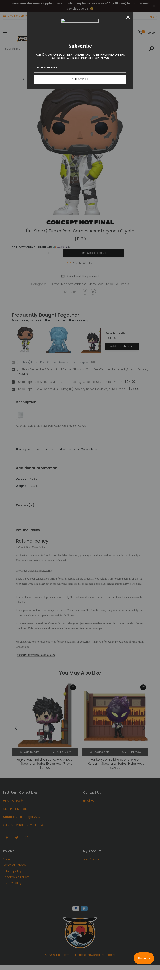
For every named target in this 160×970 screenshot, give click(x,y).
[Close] (128, 17)
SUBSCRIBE (80, 79)
